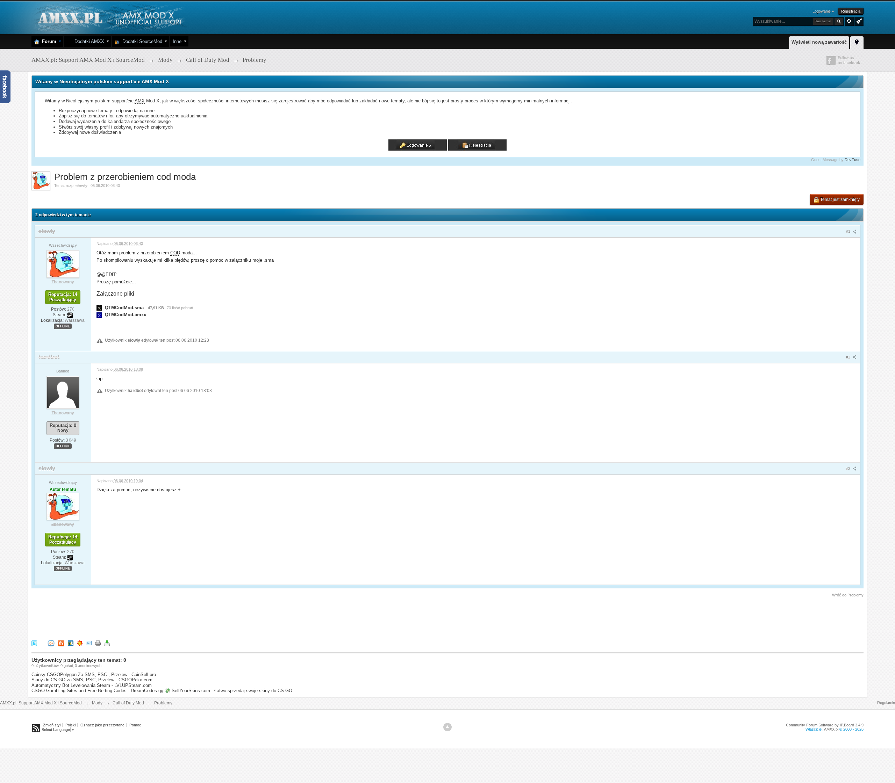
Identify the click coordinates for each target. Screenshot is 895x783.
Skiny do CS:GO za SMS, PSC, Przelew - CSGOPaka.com (91, 679)
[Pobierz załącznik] (99, 307)
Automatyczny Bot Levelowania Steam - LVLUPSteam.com (91, 685)
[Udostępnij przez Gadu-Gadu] (80, 642)
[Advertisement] (158, 617)
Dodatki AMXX (88, 41)
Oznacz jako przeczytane (102, 725)
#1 (848, 231)
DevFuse (852, 160)
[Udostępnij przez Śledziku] (70, 642)
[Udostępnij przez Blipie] (61, 642)
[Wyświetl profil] (62, 263)
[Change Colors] (858, 20)
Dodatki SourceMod (141, 41)
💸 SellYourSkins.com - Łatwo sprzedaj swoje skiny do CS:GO (228, 690)
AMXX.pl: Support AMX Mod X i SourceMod (41, 703)
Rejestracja (850, 11)
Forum (47, 41)
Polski (70, 725)
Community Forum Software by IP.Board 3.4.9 (825, 725)
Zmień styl (51, 725)
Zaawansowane (849, 21)
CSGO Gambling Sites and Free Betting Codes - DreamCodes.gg (97, 690)
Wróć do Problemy (848, 595)
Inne (177, 41)
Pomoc (135, 725)
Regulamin (886, 703)
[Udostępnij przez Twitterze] (34, 642)
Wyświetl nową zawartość (819, 42)
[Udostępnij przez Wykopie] (51, 642)
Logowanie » (823, 11)
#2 (848, 357)
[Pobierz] (107, 642)
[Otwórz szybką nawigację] (857, 41)
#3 (848, 468)
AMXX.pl (831, 729)
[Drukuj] (98, 642)
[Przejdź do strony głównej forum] (109, 17)
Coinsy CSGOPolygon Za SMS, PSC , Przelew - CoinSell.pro (93, 674)
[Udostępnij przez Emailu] (89, 642)
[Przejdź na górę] (447, 727)
